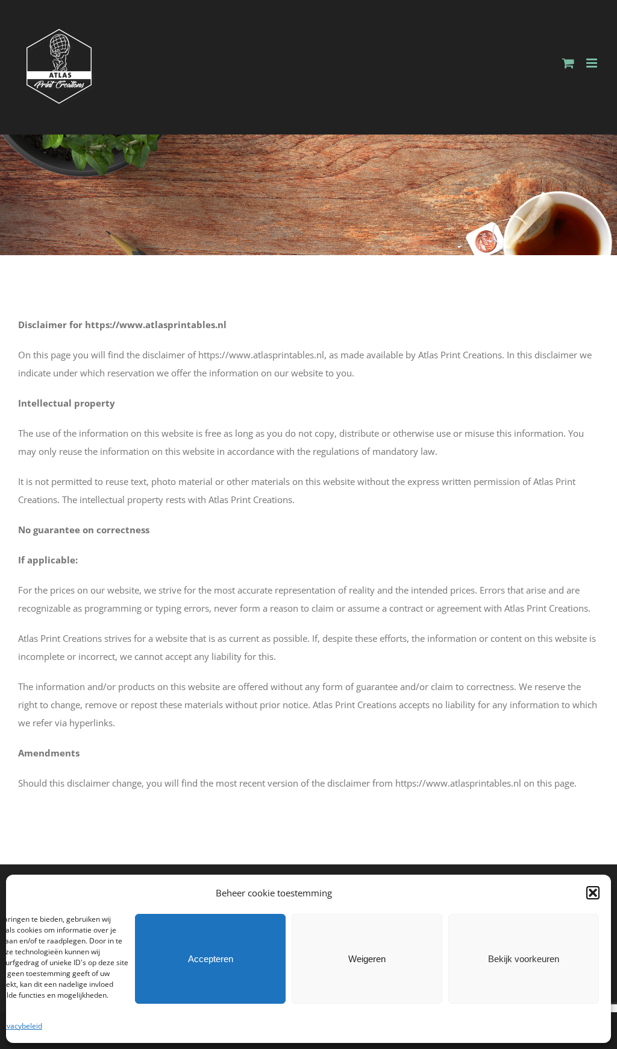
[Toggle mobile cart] (568, 63)
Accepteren (210, 959)
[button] (593, 893)
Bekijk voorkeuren (523, 959)
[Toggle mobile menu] (592, 63)
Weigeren (367, 959)
